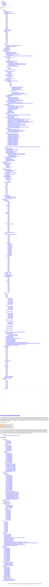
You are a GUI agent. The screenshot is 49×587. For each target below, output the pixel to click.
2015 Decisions (8, 516)
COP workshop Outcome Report (13, 62)
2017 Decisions (8, 514)
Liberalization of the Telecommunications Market (13, 45)
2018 (7, 20)
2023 (9, 204)
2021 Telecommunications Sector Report (12, 495)
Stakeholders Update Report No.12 (13, 135)
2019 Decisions (8, 513)
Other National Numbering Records (13, 156)
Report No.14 (10, 243)
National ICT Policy (9, 377)
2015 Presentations (7, 571)
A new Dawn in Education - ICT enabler (14, 123)
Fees (8, 77)
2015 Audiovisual (8, 447)
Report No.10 (10, 247)
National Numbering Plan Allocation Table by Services (16, 154)
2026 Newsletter (8, 441)
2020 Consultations (7, 551)
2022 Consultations (7, 549)
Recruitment (6, 388)
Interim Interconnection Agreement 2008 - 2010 (15, 100)
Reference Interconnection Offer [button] (11, 101)
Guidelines (4, 533)
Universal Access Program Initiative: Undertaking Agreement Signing (18, 126)
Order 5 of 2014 (10, 314)
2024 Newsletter (8, 442)
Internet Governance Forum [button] (10, 57)
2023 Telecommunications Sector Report (12, 493)
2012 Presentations (7, 574)
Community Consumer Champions (11, 172)
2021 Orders (6, 522)
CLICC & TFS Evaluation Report (13, 106)
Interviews (7, 212)
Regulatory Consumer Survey (10, 174)
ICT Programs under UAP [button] (10, 117)
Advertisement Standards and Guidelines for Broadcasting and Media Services (16, 541)
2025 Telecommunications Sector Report (10, 415)
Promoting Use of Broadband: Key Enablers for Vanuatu (16, 130)
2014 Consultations (7, 556)
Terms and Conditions (7, 49)
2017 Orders (6, 525)
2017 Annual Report (9, 482)
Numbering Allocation (9, 150)
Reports (3, 472)
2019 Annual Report (9, 480)
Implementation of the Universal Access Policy (15, 107)
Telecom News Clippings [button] (10, 223)
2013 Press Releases (9, 461)
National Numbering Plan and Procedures (12, 149)
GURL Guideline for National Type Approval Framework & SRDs (14, 537)
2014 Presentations (7, 572)
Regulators (7, 47)
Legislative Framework (7, 29)
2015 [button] (7, 310)
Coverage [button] (7, 113)
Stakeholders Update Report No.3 (13, 143)
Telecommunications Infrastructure (17, 89)
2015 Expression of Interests (8, 564)
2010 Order (6, 531)
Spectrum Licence (9, 74)
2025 (7, 14)
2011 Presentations (7, 575)
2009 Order (6, 532)
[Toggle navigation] (1, 8)
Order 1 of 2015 (10, 311)
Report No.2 (10, 254)
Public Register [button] (4, 199)
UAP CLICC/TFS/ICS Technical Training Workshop (16, 119)
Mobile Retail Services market (16, 87)
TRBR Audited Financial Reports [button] (9, 13)
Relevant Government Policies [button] (8, 376)
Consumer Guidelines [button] (7, 196)
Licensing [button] (5, 70)
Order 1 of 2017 (10, 304)
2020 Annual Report (9, 479)
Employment (14, 90)
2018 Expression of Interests (8, 562)
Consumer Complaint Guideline (11, 197)
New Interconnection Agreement (13, 99)
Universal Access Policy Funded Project (14, 127)
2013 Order (6, 528)
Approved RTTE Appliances (10, 160)
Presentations (4, 566)
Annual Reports (6, 474)
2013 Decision (8, 518)
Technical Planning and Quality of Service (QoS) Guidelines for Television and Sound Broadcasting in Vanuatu (23, 343)
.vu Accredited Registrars (12, 69)
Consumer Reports (7, 175)
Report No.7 (10, 249)
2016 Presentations (7, 570)
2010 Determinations (9, 507)
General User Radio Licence (10, 78)
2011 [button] (7, 325)
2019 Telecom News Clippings (11, 464)
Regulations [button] (6, 273)
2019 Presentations (7, 568)
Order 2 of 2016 (10, 308)
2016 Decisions (8, 515)
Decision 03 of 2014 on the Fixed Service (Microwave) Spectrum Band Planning (20, 55)
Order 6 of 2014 (10, 313)
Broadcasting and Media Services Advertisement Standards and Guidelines (17, 342)
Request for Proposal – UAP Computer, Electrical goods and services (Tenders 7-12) (21, 121)
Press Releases (6, 452)
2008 (9, 271)
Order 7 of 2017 (10, 299)
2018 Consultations (7, 553)
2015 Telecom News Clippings (11, 468)
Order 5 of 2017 (10, 300)
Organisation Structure (7, 30)
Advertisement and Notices (10, 232)
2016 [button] (7, 305)
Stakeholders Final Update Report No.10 (14, 137)
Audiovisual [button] (8, 205)
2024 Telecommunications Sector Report (12, 492)
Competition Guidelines (9, 336)
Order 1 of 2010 (10, 328)
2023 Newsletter (8, 443)
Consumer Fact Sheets (7, 176)
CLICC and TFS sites (11, 116)
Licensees (9, 72)
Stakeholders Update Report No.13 (13, 134)
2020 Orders (6, 523)
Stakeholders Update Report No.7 (13, 139)
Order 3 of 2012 (10, 322)
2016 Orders (6, 526)
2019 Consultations (7, 552)
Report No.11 (10, 246)
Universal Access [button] (6, 104)
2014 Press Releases (9, 460)
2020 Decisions (8, 512)
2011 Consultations (7, 559)
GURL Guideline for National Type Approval (13, 338)
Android (9, 181)
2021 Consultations (7, 550)
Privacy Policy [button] (8, 179)
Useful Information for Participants (13, 66)
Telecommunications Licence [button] (10, 71)
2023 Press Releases (9, 454)
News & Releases (7, 440)
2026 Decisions (8, 509)
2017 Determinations (9, 505)
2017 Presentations (7, 569)
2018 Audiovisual (8, 445)
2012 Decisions (8, 519)
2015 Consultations (7, 555)
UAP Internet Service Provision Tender (14, 118)
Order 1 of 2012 (10, 324)
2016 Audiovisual (8, 446)
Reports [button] (7, 132)
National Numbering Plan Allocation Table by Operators (16, 153)
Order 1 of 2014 (10, 318)
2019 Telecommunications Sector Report (12, 497)
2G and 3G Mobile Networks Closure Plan (10, 545)
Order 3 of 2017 (10, 302)
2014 (7, 23)
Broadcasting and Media (8, 163)
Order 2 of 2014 (10, 317)
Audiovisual (6, 444)
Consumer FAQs (6, 195)
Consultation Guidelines (9, 337)
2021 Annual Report (9, 478)
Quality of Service (7, 161)
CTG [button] (5, 379)
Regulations (4, 500)
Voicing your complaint (7, 198)
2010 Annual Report (9, 488)
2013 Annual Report (9, 485)
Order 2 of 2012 (10, 323)
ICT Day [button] (5, 187)
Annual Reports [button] (8, 255)
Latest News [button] (8, 201)
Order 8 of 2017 (10, 298)
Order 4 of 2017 (10, 301)
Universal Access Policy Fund (12, 108)
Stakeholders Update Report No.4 (13, 142)
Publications (4, 3)
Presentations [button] (8, 128)
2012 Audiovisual (8, 449)
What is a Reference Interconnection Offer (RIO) (15, 102)
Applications (10, 76)
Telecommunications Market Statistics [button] (12, 80)
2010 (7, 27)
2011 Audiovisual (8, 450)
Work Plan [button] (5, 31)
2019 (7, 19)
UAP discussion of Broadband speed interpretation (15, 131)
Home (3, 1)
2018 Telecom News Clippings (11, 465)
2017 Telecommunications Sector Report (12, 498)
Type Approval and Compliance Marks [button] (10, 157)
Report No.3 (10, 253)
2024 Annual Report (9, 476)
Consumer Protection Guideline (13, 335)
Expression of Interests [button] (7, 360)
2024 (7, 34)
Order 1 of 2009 (10, 330)
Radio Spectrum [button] (6, 51)
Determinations (10, 111)
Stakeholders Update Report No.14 (13, 133)
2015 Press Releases (9, 459)
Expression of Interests (5, 561)
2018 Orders (6, 524)
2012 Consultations (7, 558)
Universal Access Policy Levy (12, 109)
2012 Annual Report (9, 486)
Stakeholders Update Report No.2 (13, 144)
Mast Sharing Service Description (11, 339)
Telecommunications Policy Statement (10, 579)
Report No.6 (10, 250)
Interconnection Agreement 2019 (13, 97)
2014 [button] (7, 312)
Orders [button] (5, 293)
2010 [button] (7, 327)
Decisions (5, 508)
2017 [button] (7, 297)
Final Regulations (8, 274)
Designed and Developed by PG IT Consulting (24, 584)
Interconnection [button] (8, 96)
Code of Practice (4, 546)
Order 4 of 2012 (10, 321)
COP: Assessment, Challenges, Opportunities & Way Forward (17, 63)
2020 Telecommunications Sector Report (12, 496)
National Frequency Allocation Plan (11, 53)
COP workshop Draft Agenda (12, 65)
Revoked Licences (9, 166)
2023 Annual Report (9, 477)
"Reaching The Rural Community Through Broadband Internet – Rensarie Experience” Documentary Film (24, 146)
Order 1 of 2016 (10, 309)
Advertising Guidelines (7, 534)
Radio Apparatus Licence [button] (10, 75)
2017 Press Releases (9, 457)
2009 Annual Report (9, 489)
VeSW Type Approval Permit (10, 159)
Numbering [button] (6, 147)
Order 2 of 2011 (10, 326)
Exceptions (9, 73)
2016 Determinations (9, 506)
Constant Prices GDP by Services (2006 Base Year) (19, 93)
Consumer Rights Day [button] (7, 182)
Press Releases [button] (8, 213)
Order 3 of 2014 (10, 316)
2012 (7, 25)
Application (8, 167)
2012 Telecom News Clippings (11, 470)
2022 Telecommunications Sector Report (12, 494)
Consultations (10, 110)
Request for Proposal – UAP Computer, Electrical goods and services (18, 122)
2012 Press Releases (9, 462)
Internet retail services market (16, 88)
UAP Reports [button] (8, 242)
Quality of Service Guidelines (8, 538)
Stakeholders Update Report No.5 (13, 141)
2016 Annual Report (9, 483)
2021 (7, 17)
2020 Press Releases (9, 455)
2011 (7, 26)
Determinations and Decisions (6, 503)
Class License (8, 79)
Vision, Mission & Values (8, 11)
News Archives (4, 4)
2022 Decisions (8, 511)
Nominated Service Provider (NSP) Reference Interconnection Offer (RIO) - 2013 (20, 103)
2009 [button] (7, 329)
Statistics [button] (9, 81)
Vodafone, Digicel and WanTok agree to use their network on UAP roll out (19, 114)
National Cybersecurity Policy (8, 578)
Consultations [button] (6, 346)
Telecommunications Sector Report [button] (11, 234)
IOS (8, 180)
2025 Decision (8, 510)
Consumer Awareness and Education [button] (9, 170)
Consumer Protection (7, 169)
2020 (7, 18)
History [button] (5, 44)
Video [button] (7, 145)
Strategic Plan (6, 12)
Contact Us (4, 5)
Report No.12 (10, 245)
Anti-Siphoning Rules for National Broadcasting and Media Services (16, 344)
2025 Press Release (9, 453)
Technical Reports (9, 272)
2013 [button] (10, 86)
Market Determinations (9, 95)
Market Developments (15, 92)
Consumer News (8, 171)
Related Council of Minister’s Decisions (8, 580)
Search (1, 7)
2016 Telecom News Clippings (11, 467)
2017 (7, 21)
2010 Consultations (7, 560)
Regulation (9, 68)
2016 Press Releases (9, 458)
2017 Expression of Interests (8, 563)
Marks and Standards (9, 158)
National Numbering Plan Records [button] (11, 152)
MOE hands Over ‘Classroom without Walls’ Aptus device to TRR (18, 120)
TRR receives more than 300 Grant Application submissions (17, 124)
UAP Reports (6, 473)
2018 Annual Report (9, 481)
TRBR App (8, 177)
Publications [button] (6, 200)
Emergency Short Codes (11, 155)
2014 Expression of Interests (8, 565)
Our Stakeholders (6, 48)
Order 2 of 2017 (10, 303)
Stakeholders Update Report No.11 (13, 136)
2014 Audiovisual (8, 448)
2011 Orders (6, 530)
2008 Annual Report (9, 490)
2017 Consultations (7, 554)
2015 (7, 22)
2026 (7, 32)
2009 (9, 270)
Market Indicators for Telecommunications (14, 94)
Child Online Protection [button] (9, 61)
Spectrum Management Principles (11, 52)
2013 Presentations (7, 573)
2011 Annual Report (9, 487)
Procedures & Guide (9, 178)
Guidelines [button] (5, 331)
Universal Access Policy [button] (9, 105)
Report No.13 (10, 244)
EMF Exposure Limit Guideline (11, 341)
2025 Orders (6, 521)
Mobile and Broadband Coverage (13, 115)
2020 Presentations (7, 567)
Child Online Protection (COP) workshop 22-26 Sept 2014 (17, 64)
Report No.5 (10, 251)
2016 (9, 59)
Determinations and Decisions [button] (8, 275)
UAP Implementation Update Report (13, 129)
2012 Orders (6, 529)
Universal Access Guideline (10, 340)
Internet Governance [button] (7, 56)
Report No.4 (10, 252)
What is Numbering (9, 148)
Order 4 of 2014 (10, 315)
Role (5, 10)
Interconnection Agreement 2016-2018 (14, 98)
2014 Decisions (8, 517)
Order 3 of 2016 (10, 307)
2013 (7, 24)
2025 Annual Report (9, 475)
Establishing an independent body (11, 46)
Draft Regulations (7, 501)
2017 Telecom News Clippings (11, 466)
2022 (7, 16)
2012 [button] (10, 91)
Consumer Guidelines (7, 535)
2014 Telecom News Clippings (11, 469)
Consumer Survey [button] (7, 173)
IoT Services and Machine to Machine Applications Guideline (13, 543)
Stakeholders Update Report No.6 (13, 140)
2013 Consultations (7, 557)
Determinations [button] (8, 276)
